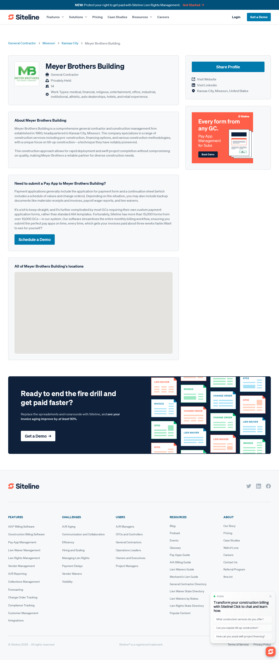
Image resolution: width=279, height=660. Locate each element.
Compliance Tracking (21, 605)
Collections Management (24, 581)
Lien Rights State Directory (187, 606)
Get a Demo (259, 17)
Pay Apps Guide (180, 555)
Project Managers (127, 566)
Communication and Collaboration (83, 534)
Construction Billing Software (26, 534)
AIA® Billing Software (21, 526)
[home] (23, 17)
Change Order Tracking (22, 597)
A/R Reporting (17, 574)
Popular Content (180, 613)
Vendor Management (21, 566)
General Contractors (129, 542)
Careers (163, 17)
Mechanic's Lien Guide (184, 577)
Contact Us (230, 562)
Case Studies (117, 17)
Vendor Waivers (72, 574)
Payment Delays (72, 566)
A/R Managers (125, 526)
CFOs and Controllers (129, 534)
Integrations (16, 620)
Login (236, 17)
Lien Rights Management (24, 558)
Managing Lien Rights (75, 558)
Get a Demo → (38, 436)
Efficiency (68, 542)
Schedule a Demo (35, 239)
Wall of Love (231, 548)
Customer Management (23, 613)
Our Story (229, 526)
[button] (55, 17)
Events (174, 540)
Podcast (175, 533)
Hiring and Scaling (73, 550)
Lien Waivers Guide (182, 569)
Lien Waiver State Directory (187, 591)
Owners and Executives (130, 558)
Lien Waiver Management (24, 550)
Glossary (175, 548)
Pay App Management (22, 542)
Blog (172, 526)
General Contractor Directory (188, 584)
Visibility (67, 581)
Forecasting (15, 589)
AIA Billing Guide (180, 562)
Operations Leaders (128, 550)
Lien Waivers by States (184, 598)
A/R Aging (68, 526)
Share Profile (228, 67)
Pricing (97, 17)
